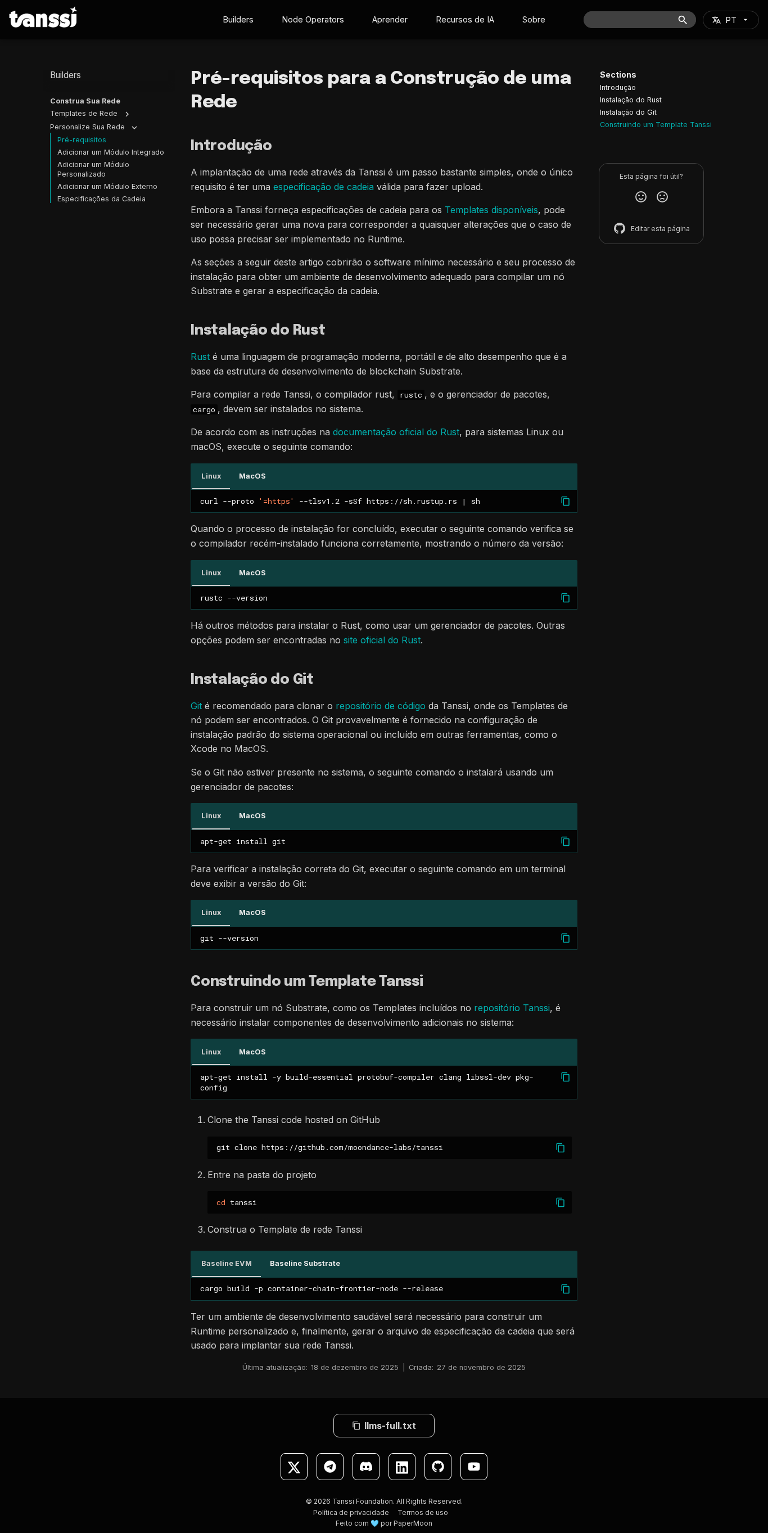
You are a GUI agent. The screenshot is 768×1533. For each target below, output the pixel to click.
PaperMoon (413, 1523)
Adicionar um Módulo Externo (107, 186)
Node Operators (313, 19)
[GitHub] (437, 1466)
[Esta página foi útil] (641, 197)
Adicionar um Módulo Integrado (110, 152)
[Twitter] (294, 1466)
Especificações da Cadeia (101, 199)
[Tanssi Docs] (43, 17)
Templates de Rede (84, 113)
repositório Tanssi (512, 1007)
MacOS (252, 476)
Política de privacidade (351, 1512)
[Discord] (366, 1466)
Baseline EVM (226, 1263)
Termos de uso (422, 1512)
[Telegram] (330, 1466)
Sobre (533, 19)
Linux (211, 476)
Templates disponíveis (491, 209)
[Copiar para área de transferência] (565, 501)
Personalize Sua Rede (87, 127)
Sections (618, 74)
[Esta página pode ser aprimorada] (662, 197)
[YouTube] (473, 1466)
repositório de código (381, 705)
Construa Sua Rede (85, 101)
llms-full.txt (390, 1425)
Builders (238, 19)
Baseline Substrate (305, 1263)
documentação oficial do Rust (396, 432)
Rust (200, 356)
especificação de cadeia (323, 186)
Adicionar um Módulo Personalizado (93, 169)
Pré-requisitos (81, 140)
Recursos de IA (465, 19)
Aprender (390, 19)
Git (196, 705)
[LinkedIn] (401, 1466)
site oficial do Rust (382, 640)
